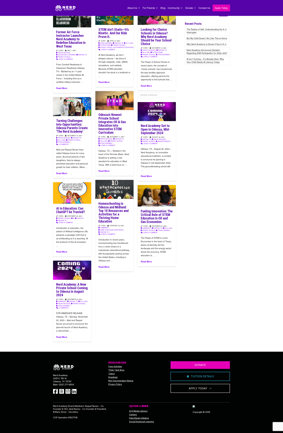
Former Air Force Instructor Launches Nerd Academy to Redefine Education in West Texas (70, 39)
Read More (61, 88)
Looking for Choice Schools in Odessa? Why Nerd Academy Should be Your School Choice (156, 37)
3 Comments (63, 308)
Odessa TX (82, 55)
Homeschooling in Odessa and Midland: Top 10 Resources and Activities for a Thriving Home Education (113, 212)
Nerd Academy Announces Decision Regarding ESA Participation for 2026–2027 (207, 52)
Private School (64, 57)
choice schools (149, 50)
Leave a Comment (65, 59)
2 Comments (63, 144)
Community (104, 228)
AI (73, 218)
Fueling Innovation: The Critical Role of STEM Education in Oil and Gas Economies (157, 216)
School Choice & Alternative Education (116, 47)
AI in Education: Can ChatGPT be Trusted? (70, 210)
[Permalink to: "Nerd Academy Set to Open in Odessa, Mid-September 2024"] (157, 111)
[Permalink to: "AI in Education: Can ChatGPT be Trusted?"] (72, 193)
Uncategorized (163, 141)
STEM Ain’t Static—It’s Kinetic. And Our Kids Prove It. (113, 33)
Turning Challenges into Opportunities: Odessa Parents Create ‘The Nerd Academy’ (72, 126)
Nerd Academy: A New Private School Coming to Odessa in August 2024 (72, 290)
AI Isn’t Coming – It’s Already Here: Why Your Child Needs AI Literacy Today (205, 61)
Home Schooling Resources (112, 230)
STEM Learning (106, 43)
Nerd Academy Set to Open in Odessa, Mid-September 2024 (155, 129)
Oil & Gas (129, 43)
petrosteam (105, 45)
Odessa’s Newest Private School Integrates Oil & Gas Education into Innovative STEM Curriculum (112, 124)
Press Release (64, 53)
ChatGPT (80, 218)
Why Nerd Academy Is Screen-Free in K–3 (206, 44)
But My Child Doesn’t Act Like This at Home (207, 38)
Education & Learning (67, 55)
